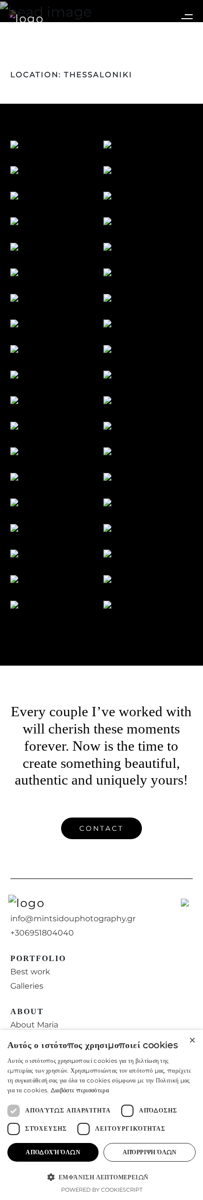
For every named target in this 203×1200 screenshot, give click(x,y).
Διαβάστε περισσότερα (80, 1090)
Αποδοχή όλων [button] (53, 1152)
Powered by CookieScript (101, 1189)
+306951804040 (42, 932)
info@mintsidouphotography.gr (72, 918)
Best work (30, 971)
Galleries (26, 986)
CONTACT (101, 828)
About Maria (34, 1024)
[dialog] (101, 1115)
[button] (101, 1177)
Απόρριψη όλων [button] (150, 1152)
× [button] (192, 1040)
